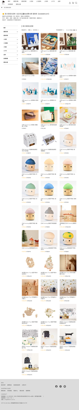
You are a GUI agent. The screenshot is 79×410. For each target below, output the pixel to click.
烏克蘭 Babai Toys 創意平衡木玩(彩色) (48, 273)
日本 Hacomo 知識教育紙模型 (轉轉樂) (48, 150)
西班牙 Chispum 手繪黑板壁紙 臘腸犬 (67, 347)
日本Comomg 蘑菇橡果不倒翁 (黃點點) (67, 248)
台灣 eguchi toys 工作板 (28, 75)
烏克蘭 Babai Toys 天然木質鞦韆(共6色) (67, 273)
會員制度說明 (17, 385)
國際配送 (9, 385)
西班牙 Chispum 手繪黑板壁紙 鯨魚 (30, 371)
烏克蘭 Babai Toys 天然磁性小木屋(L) (30, 298)
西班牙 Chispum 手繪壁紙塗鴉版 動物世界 (67, 322)
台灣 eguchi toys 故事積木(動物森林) (68, 76)
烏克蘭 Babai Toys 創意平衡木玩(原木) (30, 273)
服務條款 (28, 390)
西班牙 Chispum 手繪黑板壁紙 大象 (48, 347)
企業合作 (24, 385)
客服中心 (16, 390)
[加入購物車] (32, 41)
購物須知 (3, 390)
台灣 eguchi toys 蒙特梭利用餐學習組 (68, 125)
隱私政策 (22, 390)
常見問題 (9, 390)
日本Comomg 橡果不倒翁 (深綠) (29, 199)
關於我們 (3, 385)
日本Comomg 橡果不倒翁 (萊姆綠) (68, 199)
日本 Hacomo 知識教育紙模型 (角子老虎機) (29, 150)
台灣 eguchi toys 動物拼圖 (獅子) (48, 51)
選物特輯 (23, 1)
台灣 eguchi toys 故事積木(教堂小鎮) (30, 101)
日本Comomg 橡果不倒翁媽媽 (48, 223)
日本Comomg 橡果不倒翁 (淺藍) (48, 199)
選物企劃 (18, 4)
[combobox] (24, 30)
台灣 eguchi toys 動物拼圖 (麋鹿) (67, 51)
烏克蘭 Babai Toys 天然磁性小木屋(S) (67, 298)
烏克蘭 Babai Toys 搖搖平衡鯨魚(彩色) (48, 322)
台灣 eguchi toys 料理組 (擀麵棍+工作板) (29, 125)
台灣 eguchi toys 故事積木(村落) (48, 101)
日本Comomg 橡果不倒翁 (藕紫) (29, 224)
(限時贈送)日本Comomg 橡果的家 (68, 224)
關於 (9, 1)
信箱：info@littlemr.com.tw (8, 399)
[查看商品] (28, 41)
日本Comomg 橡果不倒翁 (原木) (67, 150)
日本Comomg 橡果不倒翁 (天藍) (29, 174)
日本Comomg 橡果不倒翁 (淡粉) (67, 174)
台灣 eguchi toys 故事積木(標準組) (68, 101)
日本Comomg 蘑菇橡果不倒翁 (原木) (48, 248)
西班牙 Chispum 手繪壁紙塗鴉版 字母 (30, 347)
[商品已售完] (70, 66)
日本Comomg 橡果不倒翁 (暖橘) (48, 174)
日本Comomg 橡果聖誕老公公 (30, 248)
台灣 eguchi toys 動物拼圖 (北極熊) (29, 51)
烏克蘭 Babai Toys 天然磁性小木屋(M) (48, 298)
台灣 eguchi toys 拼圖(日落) (48, 75)
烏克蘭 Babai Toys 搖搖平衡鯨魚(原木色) (30, 322)
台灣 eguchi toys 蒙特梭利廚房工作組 (49, 125)
